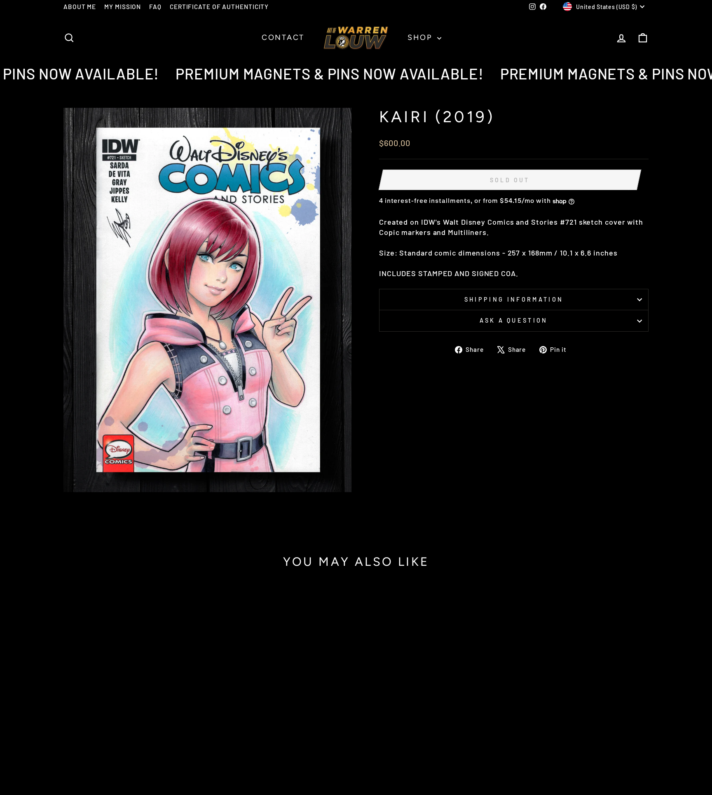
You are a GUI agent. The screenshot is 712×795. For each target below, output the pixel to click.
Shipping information (513, 299)
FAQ (155, 6)
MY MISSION (122, 6)
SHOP (421, 37)
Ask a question (514, 320)
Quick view (133, 718)
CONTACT (283, 37)
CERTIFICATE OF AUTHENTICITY (219, 6)
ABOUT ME (79, 6)
